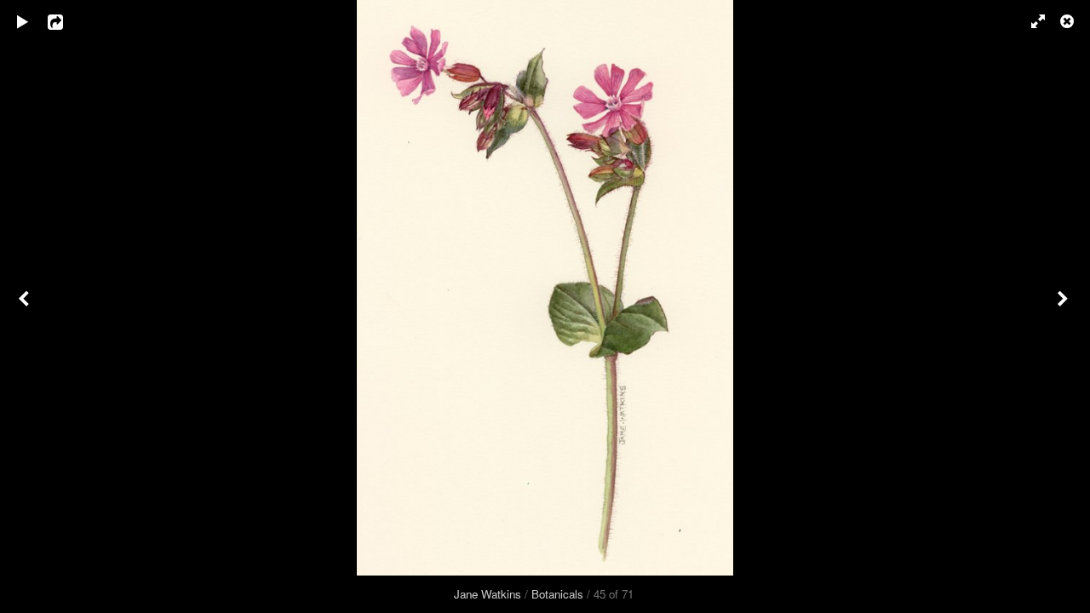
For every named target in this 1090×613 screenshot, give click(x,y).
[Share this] (67, 21)
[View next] (1064, 306)
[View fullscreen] (1030, 21)
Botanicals (557, 594)
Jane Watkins (487, 594)
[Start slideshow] (23, 21)
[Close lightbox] (1068, 21)
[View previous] (25, 306)
